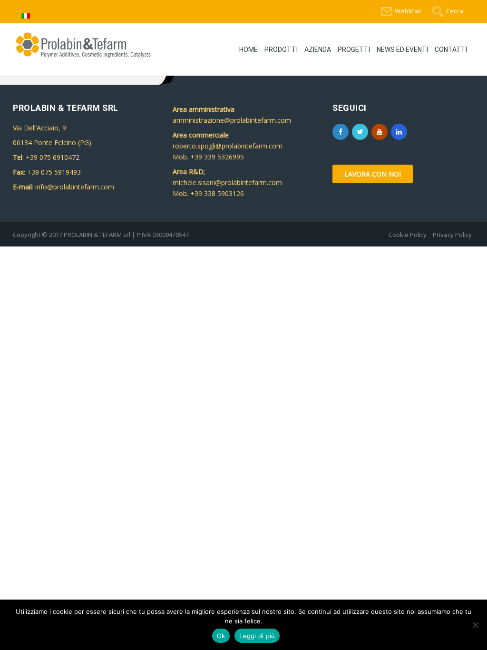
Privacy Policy (452, 234)
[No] (475, 625)
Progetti (354, 49)
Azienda (317, 49)
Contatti (451, 49)
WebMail (408, 11)
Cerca (455, 11)
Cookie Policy (408, 234)
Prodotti (281, 49)
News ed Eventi (402, 49)
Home (248, 49)
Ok (221, 636)
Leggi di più (257, 636)
